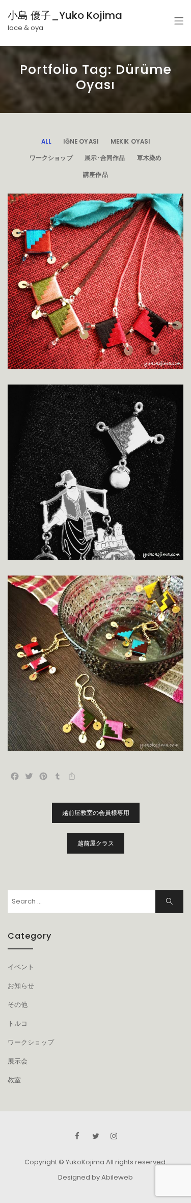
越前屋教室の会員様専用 (95, 812)
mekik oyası (130, 142)
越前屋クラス (95, 843)
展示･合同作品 (105, 158)
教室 (14, 1080)
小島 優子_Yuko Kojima (65, 15)
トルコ (18, 1023)
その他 (18, 1004)
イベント (21, 967)
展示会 (18, 1061)
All (46, 142)
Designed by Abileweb (95, 1177)
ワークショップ (51, 158)
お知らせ (21, 986)
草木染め (149, 158)
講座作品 (95, 175)
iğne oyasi (80, 142)
